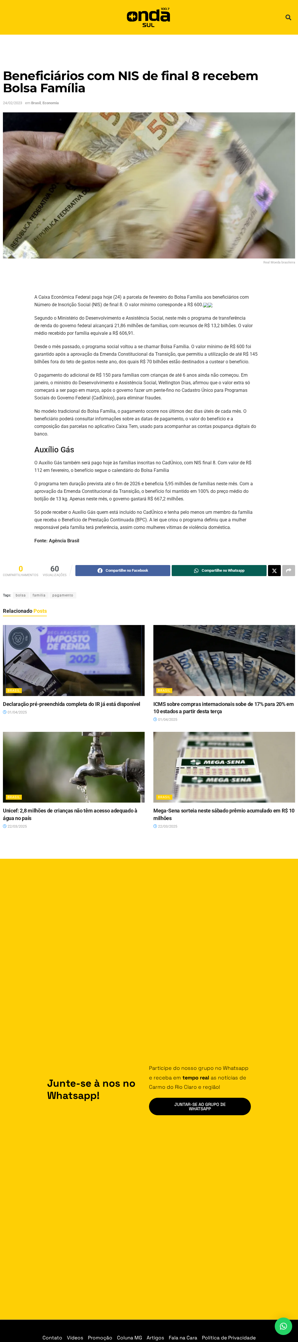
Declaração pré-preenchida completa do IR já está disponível (71, 704)
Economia (50, 103)
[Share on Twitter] (274, 570)
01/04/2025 (17, 712)
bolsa (21, 595)
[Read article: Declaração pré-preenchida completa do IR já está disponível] (74, 660)
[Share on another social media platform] (288, 570)
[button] (288, 17)
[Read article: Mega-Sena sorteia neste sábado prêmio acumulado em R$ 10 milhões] (224, 767)
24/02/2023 (12, 103)
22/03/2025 (17, 826)
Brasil (36, 103)
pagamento (62, 595)
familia (39, 595)
